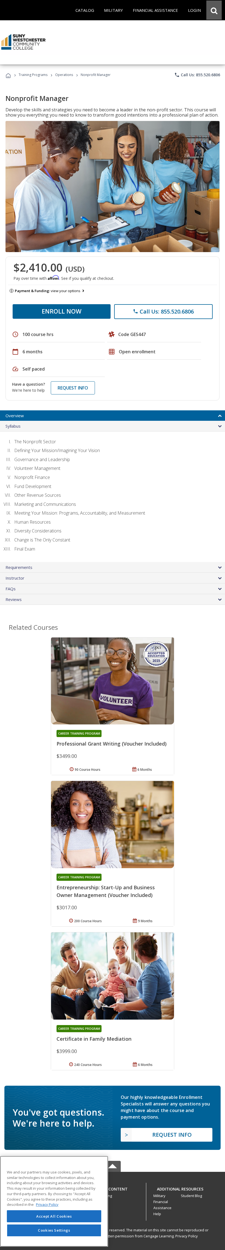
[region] (54, 1201)
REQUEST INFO (73, 388)
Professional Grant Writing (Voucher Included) (112, 743)
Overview (14, 415)
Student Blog (191, 1195)
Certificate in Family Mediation (94, 1038)
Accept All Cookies (54, 1216)
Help (157, 1213)
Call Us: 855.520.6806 (197, 75)
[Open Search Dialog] (214, 10)
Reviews (13, 599)
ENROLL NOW (61, 311)
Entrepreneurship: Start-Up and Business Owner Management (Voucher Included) (106, 891)
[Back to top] (112, 1187)
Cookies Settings (54, 1230)
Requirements (18, 567)
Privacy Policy (186, 1236)
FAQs (10, 588)
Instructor (14, 578)
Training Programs (33, 74)
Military (159, 1195)
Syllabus (13, 426)
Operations (64, 74)
